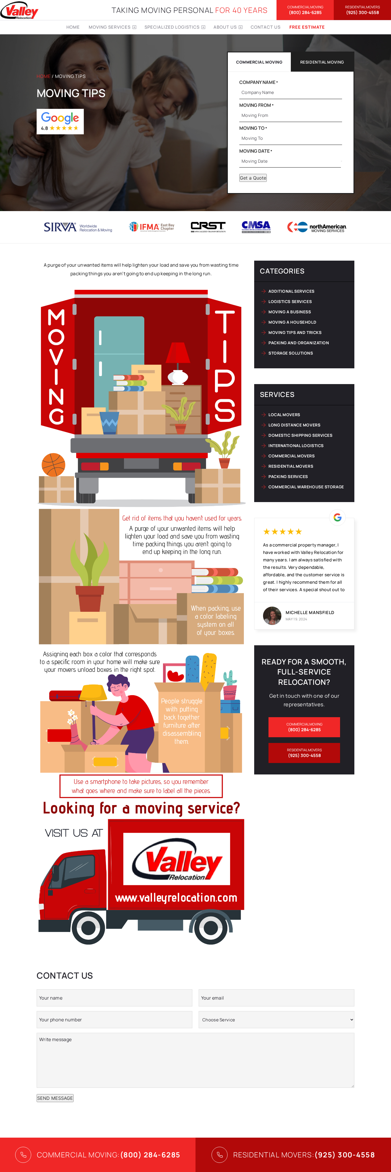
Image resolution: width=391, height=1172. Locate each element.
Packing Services (288, 476)
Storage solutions (290, 353)
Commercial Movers (291, 456)
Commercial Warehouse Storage (306, 486)
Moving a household (292, 322)
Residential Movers (290, 466)
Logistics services (290, 301)
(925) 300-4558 (362, 10)
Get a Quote (253, 178)
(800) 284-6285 (305, 10)
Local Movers (284, 414)
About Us (225, 27)
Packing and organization (298, 342)
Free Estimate (307, 27)
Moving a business (289, 311)
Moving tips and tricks (294, 332)
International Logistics (296, 445)
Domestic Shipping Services (300, 435)
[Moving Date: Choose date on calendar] (341, 161)
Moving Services (110, 27)
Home (73, 27)
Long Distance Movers (294, 425)
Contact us (266, 27)
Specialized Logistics (172, 27)
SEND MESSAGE (55, 1098)
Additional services (291, 291)
